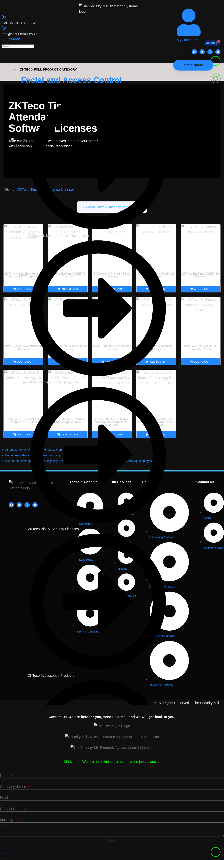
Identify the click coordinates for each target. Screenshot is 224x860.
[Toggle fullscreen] (4, 853)
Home (10, 189)
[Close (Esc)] (10, 853)
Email (5, 798)
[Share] (7, 853)
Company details (13, 787)
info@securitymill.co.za (19, 34)
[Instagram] (210, 51)
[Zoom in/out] (1, 853)
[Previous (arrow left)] (1, 858)
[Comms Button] (215, 61)
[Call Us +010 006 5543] (4, 17)
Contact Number (13, 809)
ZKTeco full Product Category (48, 69)
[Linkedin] (202, 51)
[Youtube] (217, 51)
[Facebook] (194, 51)
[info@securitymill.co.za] (4, 28)
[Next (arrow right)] (4, 858)
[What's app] (215, 78)
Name (5, 776)
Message (7, 820)
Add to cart (202, 289)
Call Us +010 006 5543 (19, 23)
